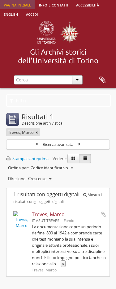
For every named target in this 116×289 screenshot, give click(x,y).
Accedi (32, 13)
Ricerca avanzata (58, 144)
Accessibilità (87, 4)
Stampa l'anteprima (30, 158)
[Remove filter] (37, 132)
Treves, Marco (48, 214)
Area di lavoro (102, 80)
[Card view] (73, 158)
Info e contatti (53, 4)
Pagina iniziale (17, 4)
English (11, 13)
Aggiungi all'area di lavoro (103, 214)
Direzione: (17, 178)
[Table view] (85, 158)
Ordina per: (18, 168)
